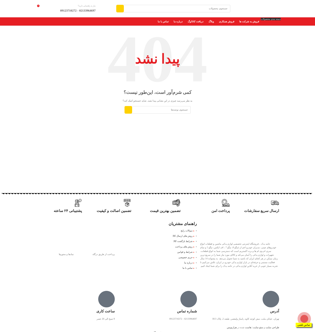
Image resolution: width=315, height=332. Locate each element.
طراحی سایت (272, 327)
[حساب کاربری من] (37, 21)
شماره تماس (187, 311)
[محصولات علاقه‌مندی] (51, 8)
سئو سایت (258, 327)
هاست (248, 327)
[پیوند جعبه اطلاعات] (82, 9)
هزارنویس (232, 327)
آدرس (274, 311)
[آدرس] (271, 299)
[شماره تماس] (188, 299)
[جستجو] (120, 8)
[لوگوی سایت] (264, 8)
